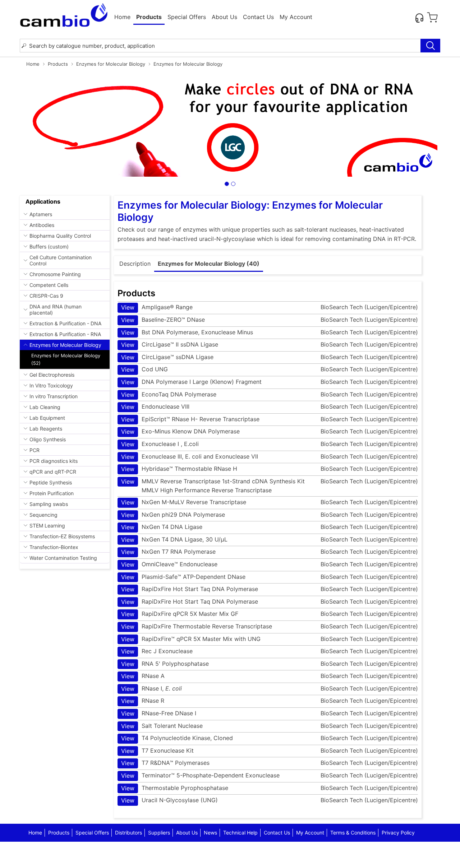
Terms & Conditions (353, 832)
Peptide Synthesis (50, 482)
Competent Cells (48, 285)
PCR (34, 450)
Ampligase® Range (157, 307)
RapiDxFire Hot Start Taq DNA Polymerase (189, 589)
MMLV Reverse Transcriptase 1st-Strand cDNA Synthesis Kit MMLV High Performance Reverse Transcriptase (213, 486)
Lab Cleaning (44, 407)
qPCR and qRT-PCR (52, 472)
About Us (224, 16)
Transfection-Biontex (53, 547)
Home (122, 16)
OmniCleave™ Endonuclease (169, 564)
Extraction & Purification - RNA (65, 334)
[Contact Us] (419, 17)
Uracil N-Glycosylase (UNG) (169, 800)
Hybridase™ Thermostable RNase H (179, 469)
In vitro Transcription (53, 396)
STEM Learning (47, 525)
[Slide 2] (233, 184)
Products (58, 64)
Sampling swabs (48, 504)
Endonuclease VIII (155, 406)
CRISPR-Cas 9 (46, 296)
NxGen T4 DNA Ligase (161, 527)
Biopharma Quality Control (60, 236)
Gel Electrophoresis (51, 375)
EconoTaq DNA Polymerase (168, 394)
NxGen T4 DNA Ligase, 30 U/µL (174, 539)
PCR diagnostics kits (53, 461)
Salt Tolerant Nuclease (162, 726)
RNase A (143, 676)
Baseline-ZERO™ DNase (163, 320)
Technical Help (240, 832)
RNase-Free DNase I (158, 713)
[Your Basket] (432, 17)
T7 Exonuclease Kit (157, 750)
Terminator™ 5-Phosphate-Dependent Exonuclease (200, 775)
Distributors (128, 832)
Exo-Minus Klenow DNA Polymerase (180, 431)
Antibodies (41, 225)
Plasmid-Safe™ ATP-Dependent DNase (183, 577)
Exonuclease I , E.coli (160, 444)
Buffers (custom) (49, 246)
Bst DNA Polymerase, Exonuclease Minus (187, 332)
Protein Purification (51, 493)
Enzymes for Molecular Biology (110, 64)
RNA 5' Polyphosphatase (165, 664)
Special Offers (186, 16)
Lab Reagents (45, 429)
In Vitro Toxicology (51, 385)
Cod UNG (144, 369)
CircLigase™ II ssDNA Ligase (169, 344)
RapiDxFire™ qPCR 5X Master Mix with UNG (191, 639)
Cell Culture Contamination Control (60, 260)
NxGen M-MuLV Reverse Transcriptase (183, 502)
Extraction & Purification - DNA (65, 323)
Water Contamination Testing (63, 558)
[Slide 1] (227, 184)
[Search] (430, 45)
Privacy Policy (398, 832)
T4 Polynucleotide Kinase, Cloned (177, 738)
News (210, 832)
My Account (296, 16)
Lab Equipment (47, 418)
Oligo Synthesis (47, 439)
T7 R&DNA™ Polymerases (165, 763)
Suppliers (159, 832)
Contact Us (258, 16)
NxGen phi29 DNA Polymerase (173, 515)
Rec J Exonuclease (157, 651)
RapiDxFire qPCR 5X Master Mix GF (179, 614)
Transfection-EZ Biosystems (62, 536)
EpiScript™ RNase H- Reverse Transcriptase (190, 419)
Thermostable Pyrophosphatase (174, 788)
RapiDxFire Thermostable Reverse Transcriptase (196, 626)
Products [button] (149, 16)
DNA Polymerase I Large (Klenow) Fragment (191, 382)
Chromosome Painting (55, 274)
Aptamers (40, 214)
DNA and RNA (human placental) (55, 309)
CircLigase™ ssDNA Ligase (167, 357)
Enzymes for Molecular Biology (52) (65, 359)
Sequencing (43, 515)
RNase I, (151, 688)
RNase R (142, 701)
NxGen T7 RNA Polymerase (168, 552)
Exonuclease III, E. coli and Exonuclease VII (189, 456)
